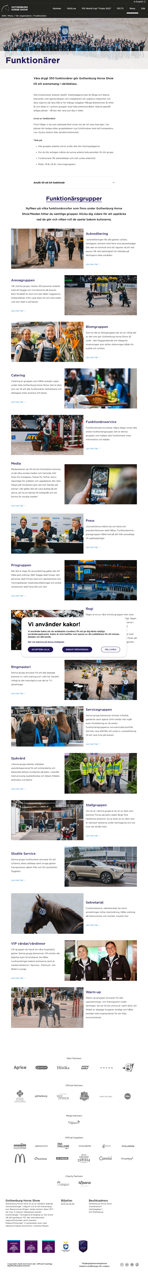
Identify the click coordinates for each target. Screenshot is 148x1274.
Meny (10, 16)
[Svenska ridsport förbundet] (65, 1246)
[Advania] (106, 1146)
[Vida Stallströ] (63, 1146)
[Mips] (127, 1096)
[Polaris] (128, 1146)
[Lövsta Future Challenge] (20, 1096)
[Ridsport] (74, 1122)
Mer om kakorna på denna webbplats (46, 642)
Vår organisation (23, 16)
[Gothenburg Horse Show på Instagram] (133, 1266)
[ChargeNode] (127, 1158)
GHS (3, 16)
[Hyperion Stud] (84, 1096)
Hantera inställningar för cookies (94, 1266)
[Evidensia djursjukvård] (20, 1146)
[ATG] (85, 1067)
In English (138, 2)
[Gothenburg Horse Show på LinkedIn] (127, 1266)
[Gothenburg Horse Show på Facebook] (122, 1266)
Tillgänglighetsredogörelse (94, 1263)
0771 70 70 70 (67, 1204)
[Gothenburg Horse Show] (83, 1246)
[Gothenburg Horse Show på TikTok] (138, 1266)
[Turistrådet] (63, 1096)
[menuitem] (139, 2)
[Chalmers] (85, 1146)
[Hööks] (63, 1067)
